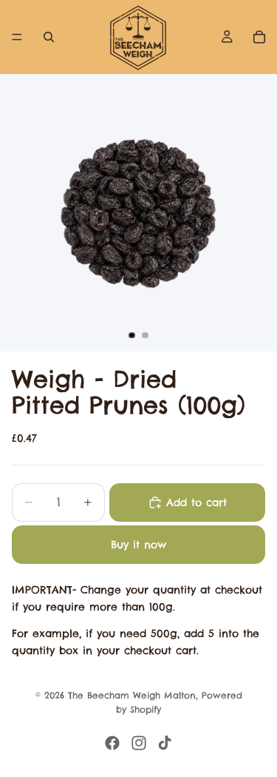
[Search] (49, 37)
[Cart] (259, 37)
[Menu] (17, 37)
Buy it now (138, 544)
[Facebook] (112, 743)
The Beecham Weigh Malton (132, 695)
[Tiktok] (165, 743)
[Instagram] (139, 743)
